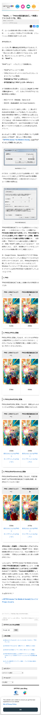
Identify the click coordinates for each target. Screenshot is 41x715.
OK (20, 709)
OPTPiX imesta (13, 23)
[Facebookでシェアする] (34, 27)
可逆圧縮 (13, 613)
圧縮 (17, 613)
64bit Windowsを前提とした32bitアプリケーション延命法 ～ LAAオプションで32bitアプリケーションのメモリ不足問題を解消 (21, 655)
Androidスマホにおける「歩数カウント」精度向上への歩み (20, 645)
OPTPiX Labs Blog (20, 688)
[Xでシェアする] (31, 27)
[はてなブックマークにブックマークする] (37, 27)
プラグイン (7, 613)
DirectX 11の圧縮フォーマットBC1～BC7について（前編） (20, 649)
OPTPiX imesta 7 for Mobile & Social (16, 140)
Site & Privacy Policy (9, 704)
